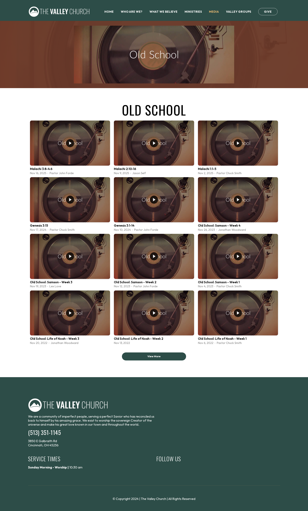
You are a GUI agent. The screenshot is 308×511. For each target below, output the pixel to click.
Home (109, 11)
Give (268, 11)
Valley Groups (238, 11)
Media (214, 11)
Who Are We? (131, 11)
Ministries (193, 11)
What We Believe (164, 11)
